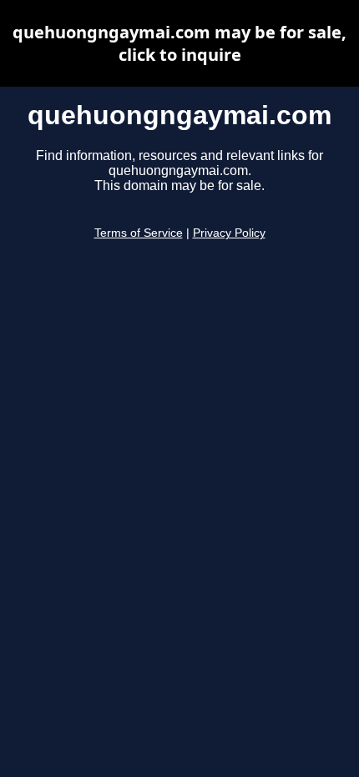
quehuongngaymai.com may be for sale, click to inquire (179, 43)
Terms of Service (138, 233)
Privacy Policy (229, 233)
